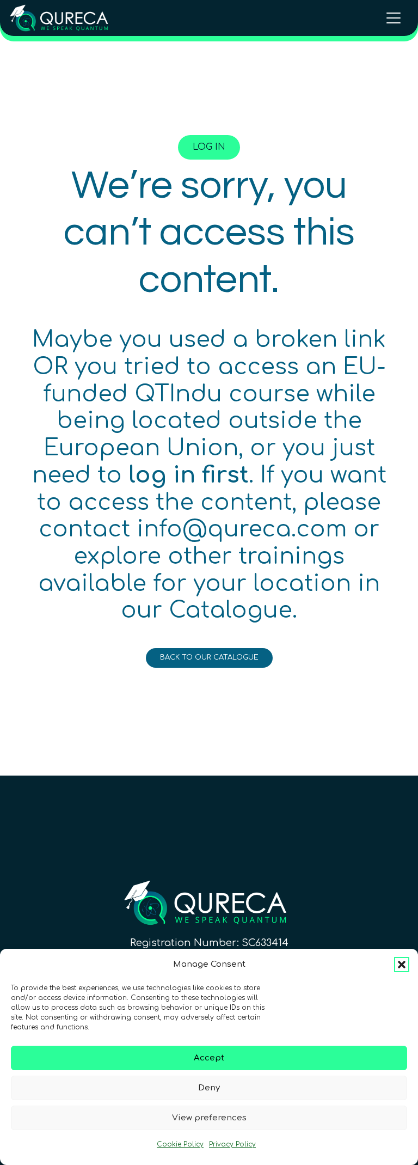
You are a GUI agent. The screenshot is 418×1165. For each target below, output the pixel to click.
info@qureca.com (242, 529)
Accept (209, 1058)
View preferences (209, 1118)
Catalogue (230, 610)
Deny (209, 1088)
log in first (188, 475)
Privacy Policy (232, 1144)
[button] (401, 964)
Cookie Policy (180, 1144)
